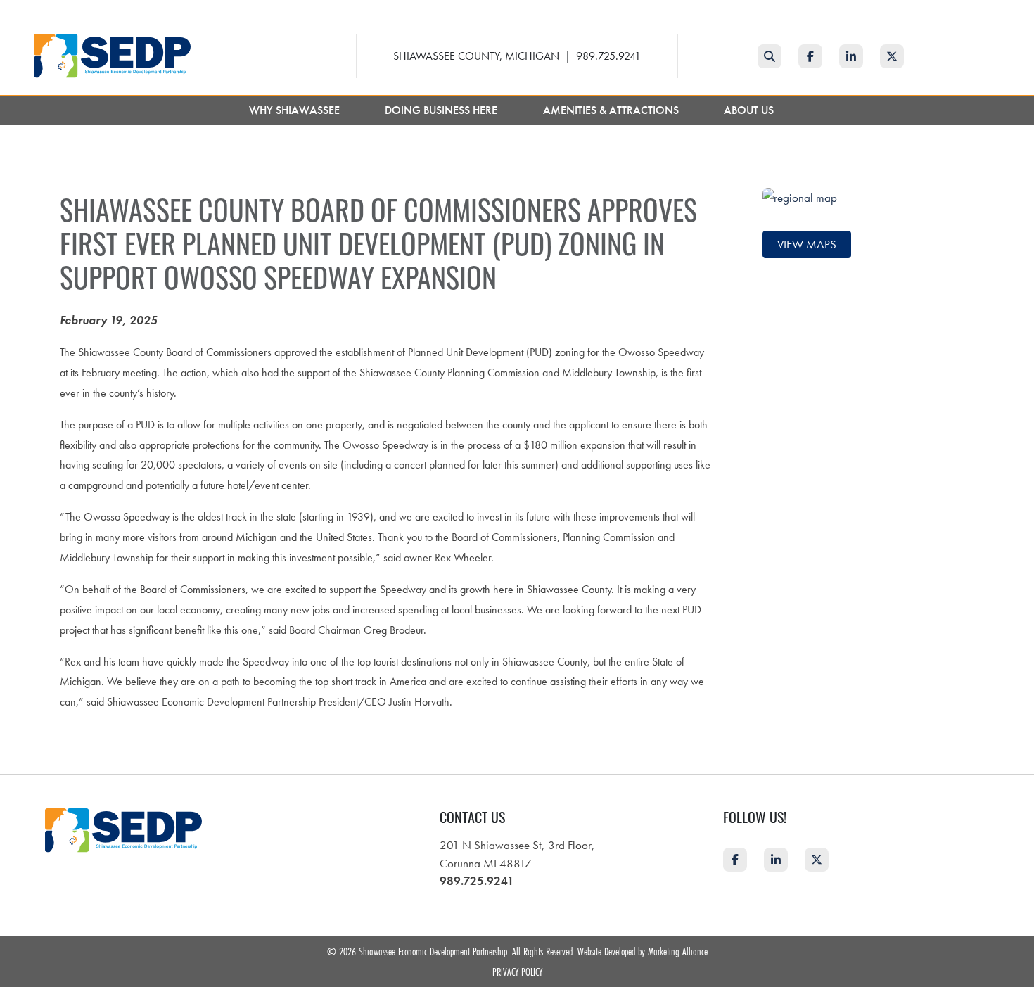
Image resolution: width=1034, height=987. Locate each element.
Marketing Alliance (678, 951)
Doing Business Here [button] (442, 110)
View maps (806, 244)
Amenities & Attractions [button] (612, 110)
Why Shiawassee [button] (296, 110)
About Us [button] (750, 110)
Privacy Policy (517, 971)
